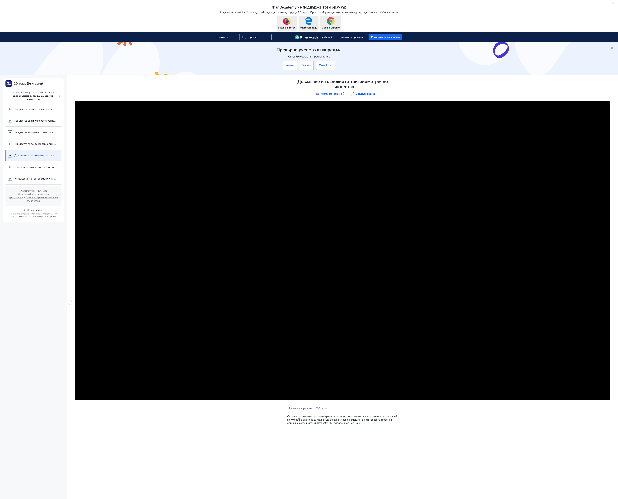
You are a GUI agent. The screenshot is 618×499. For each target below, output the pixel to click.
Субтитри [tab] (321, 408)
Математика (27, 191)
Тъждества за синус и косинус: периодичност (35, 120)
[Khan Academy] (309, 37)
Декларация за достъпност (45, 216)
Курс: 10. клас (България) (27, 93)
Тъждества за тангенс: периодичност (35, 144)
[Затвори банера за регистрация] (612, 48)
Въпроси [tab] (296, 435)
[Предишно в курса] (7, 96)
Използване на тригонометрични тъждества (35, 178)
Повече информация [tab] (300, 408)
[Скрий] (612, 2)
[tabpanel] (342, 418)
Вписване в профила (351, 37)
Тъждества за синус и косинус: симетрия (35, 109)
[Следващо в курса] (60, 96)
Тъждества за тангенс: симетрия (33, 132)
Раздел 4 (49, 93)
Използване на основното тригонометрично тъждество (35, 167)
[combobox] (380, 473)
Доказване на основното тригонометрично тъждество (35, 155)
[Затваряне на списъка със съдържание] (69, 303)
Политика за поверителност (44, 214)
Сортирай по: (357, 473)
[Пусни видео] (342, 250)
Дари (327, 37)
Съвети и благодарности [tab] (319, 435)
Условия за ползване (19, 214)
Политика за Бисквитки (20, 216)
